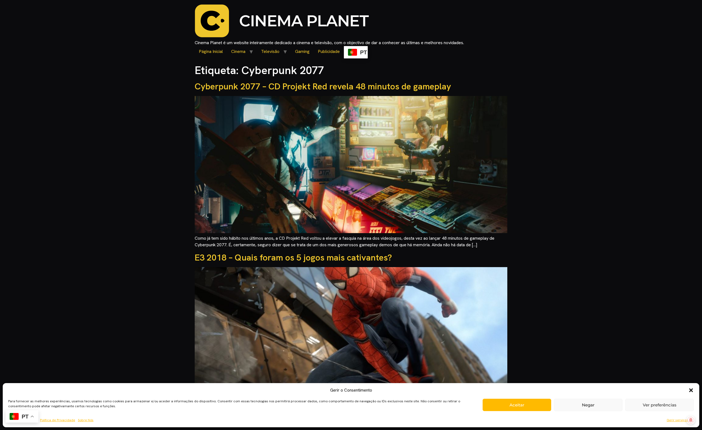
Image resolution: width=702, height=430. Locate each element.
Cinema (238, 51)
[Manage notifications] (690, 420)
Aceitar (516, 405)
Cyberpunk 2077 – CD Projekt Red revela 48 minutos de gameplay (323, 86)
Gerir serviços (677, 420)
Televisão (270, 51)
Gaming (302, 51)
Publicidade (329, 51)
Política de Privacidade (57, 420)
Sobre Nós (86, 420)
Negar (588, 405)
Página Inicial (211, 51)
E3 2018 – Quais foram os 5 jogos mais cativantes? (293, 257)
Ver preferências (659, 405)
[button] (691, 390)
